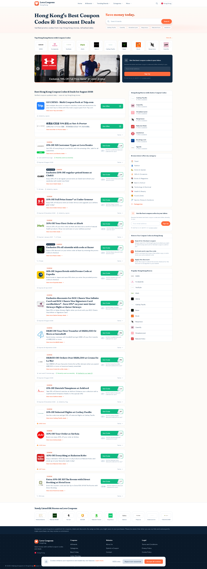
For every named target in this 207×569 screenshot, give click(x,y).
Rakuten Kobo (156, 27)
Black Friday (74, 552)
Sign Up (147, 74)
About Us (109, 544)
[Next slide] (116, 68)
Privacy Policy (147, 548)
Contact (109, 552)
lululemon (167, 27)
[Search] (157, 3)
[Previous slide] (38, 68)
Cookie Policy (146, 552)
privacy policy (146, 78)
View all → (169, 38)
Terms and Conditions (150, 544)
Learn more (99, 561)
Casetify (122, 27)
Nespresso (144, 27)
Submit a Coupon (112, 548)
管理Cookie (116, 562)
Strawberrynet (133, 27)
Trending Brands (102, 3)
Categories (117, 3)
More (128, 3)
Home (80, 3)
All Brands (88, 3)
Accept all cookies (154, 562)
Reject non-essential (133, 562)
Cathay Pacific (111, 27)
